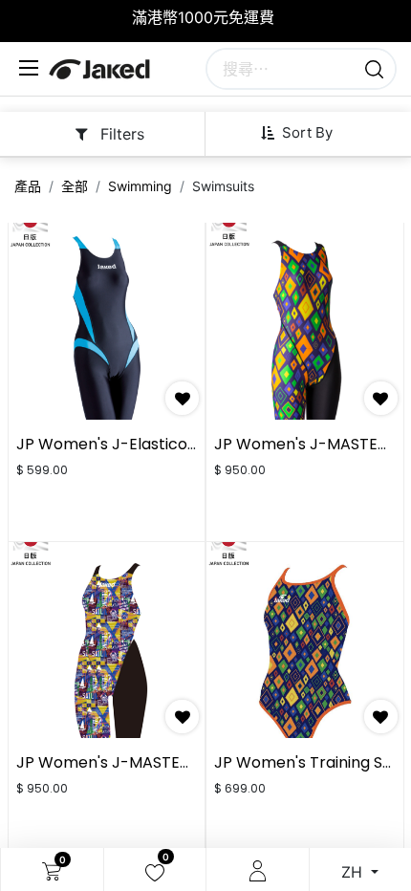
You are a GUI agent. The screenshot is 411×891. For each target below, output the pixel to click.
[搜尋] (374, 69)
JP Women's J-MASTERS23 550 (132, 762)
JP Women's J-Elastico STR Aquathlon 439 (174, 444)
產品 (27, 186)
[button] (304, 133)
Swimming (140, 186)
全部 (74, 186)
